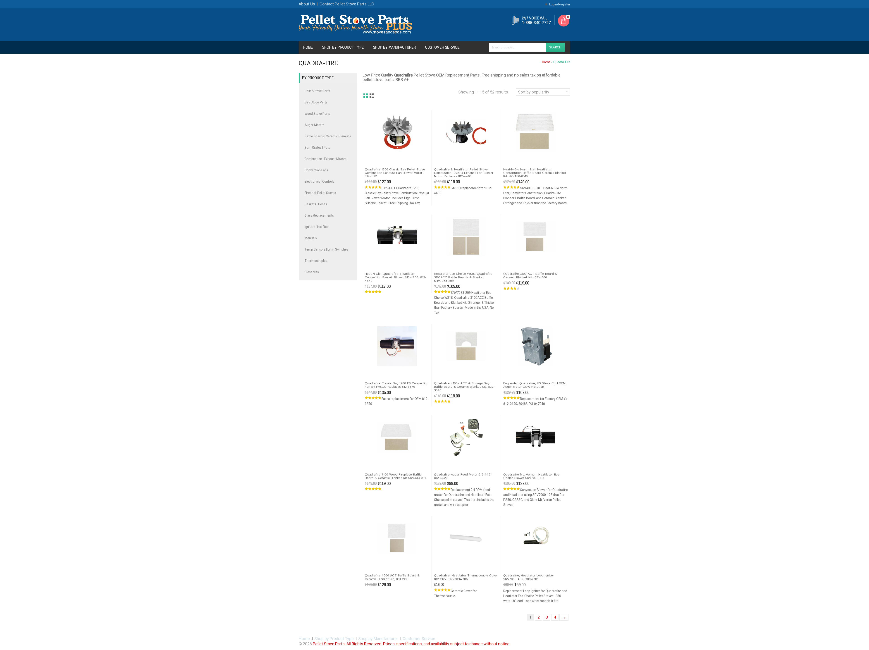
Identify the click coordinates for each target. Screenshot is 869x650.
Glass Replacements (319, 215)
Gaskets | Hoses (316, 204)
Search (555, 47)
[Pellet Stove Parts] (355, 24)
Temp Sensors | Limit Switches (326, 249)
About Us (307, 4)
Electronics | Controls (319, 181)
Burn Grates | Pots (317, 147)
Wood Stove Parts (317, 113)
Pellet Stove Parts (317, 91)
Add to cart (374, 156)
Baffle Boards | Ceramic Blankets (328, 136)
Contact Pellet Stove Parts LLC (347, 4)
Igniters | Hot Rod (317, 227)
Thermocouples (316, 261)
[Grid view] (366, 96)
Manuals (311, 238)
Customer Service (442, 47)
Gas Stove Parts (316, 102)
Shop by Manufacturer (394, 47)
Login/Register (559, 4)
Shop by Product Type (343, 47)
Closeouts (312, 272)
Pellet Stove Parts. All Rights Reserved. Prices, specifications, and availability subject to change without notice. (411, 643)
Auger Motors (314, 125)
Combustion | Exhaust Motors (325, 159)
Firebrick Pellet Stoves (320, 193)
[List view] (372, 96)
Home (308, 47)
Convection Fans (316, 170)
